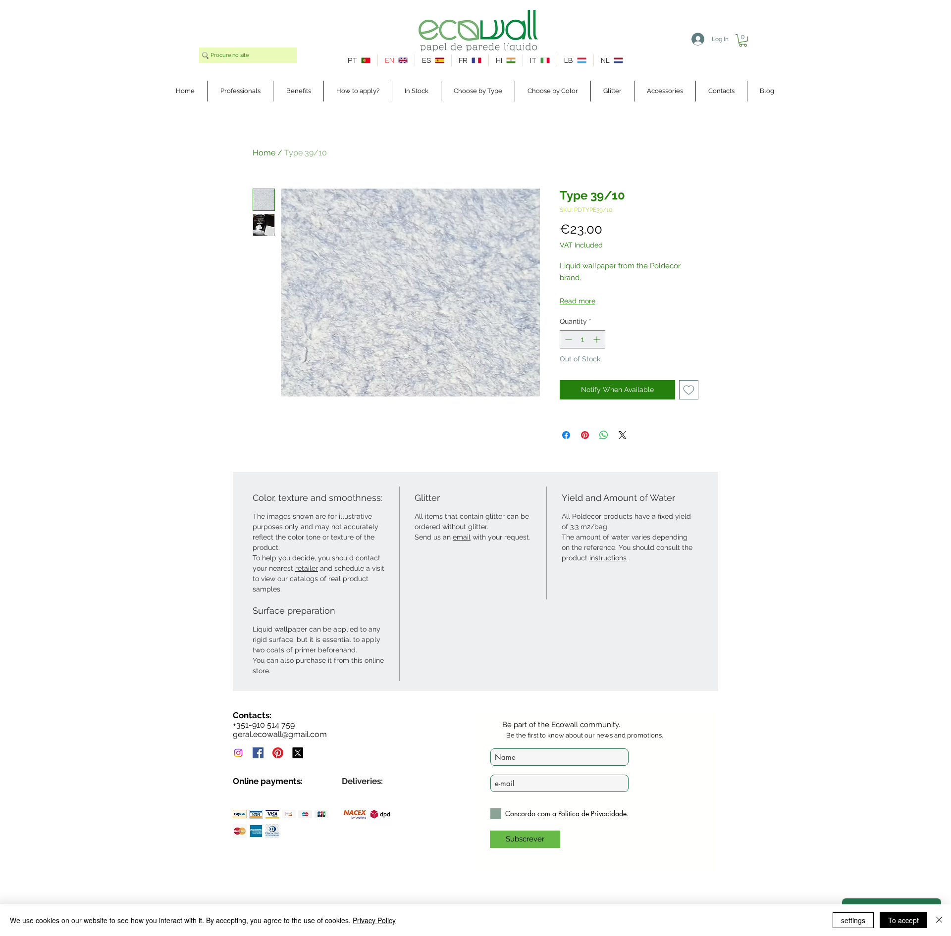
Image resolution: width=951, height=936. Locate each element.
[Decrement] (567, 339)
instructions (608, 558)
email (462, 537)
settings (853, 920)
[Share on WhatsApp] (604, 435)
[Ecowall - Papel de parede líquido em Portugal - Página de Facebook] (258, 752)
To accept (903, 920)
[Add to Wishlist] (688, 389)
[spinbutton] (582, 339)
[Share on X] (623, 435)
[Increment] (597, 339)
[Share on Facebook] (566, 435)
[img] (240, 814)
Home (264, 152)
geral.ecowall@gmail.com (280, 734)
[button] (743, 40)
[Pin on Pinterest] (585, 435)
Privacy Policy (374, 920)
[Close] (939, 920)
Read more (577, 301)
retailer (306, 568)
